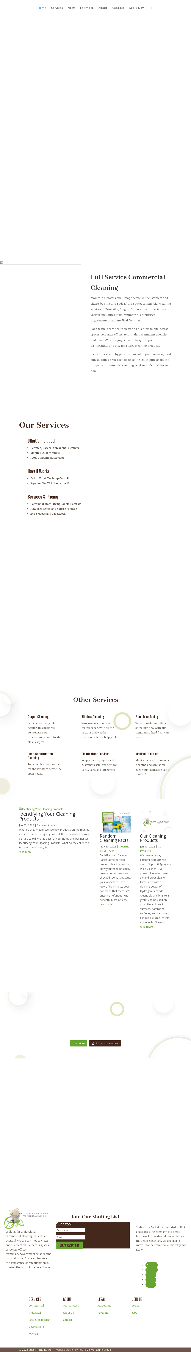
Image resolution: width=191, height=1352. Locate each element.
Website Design (64, 1349)
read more (25, 852)
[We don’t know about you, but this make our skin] (44, 1017)
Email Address (115, 1108)
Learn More (105, 387)
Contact (118, 8)
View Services (65, 158)
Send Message (126, 1135)
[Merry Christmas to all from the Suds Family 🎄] (146, 1021)
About (102, 8)
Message (112, 1122)
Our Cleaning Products (153, 838)
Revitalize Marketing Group (95, 1349)
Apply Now (137, 8)
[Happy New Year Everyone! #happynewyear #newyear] (95, 1010)
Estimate (87, 8)
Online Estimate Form (105, 978)
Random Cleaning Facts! (115, 838)
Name (110, 1100)
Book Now (32, 158)
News (71, 8)
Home (42, 8)
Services (57, 8)
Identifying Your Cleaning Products (47, 816)
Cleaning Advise (46, 825)
